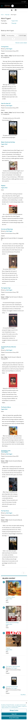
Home (2, 14)
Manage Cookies (14, 710)
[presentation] (13, 588)
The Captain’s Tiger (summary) (13, 666)
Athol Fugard (14, 668)
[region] (14, 710)
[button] (16, 10)
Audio (2, 146)
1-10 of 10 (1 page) (22, 35)
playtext (3, 53)
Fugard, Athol (9, 598)
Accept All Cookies (14, 717)
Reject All (14, 714)
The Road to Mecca (10, 597)
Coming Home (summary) (12, 686)
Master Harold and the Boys (12, 622)
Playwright (7, 14)
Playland (8, 648)
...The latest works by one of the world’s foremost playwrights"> (11, 128)
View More (23, 694)
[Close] (26, 702)
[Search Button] (26, 5)
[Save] (12, 10)
